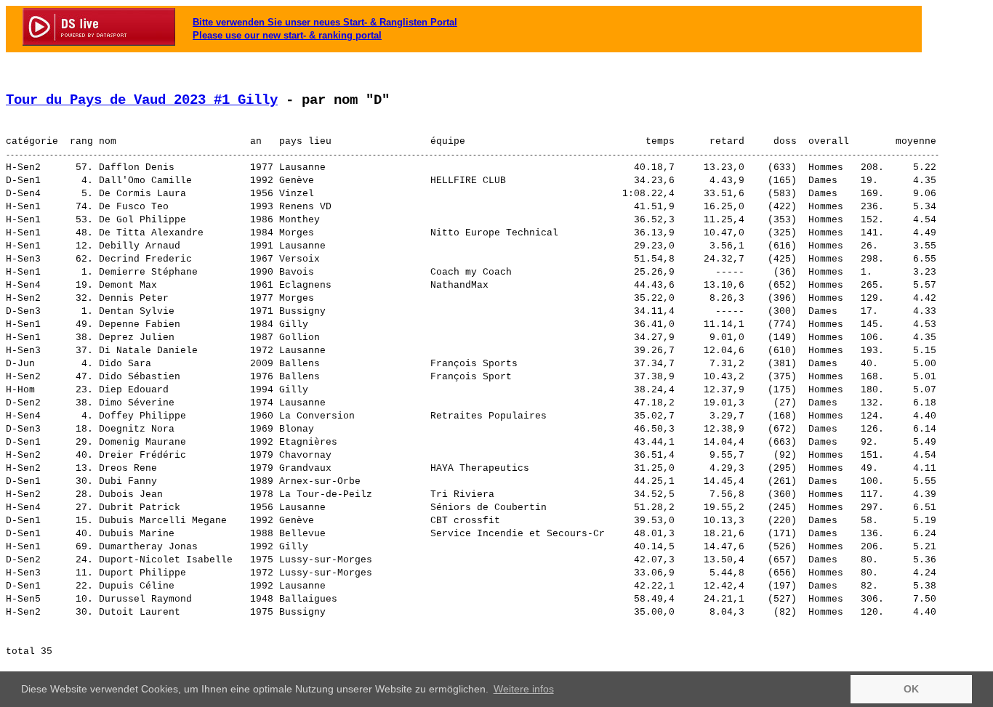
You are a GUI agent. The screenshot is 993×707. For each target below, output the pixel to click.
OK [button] (911, 689)
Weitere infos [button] (524, 689)
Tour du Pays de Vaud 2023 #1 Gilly (142, 100)
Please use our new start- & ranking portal (287, 35)
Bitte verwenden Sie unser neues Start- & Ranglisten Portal (325, 22)
